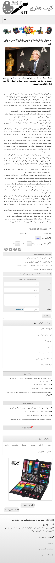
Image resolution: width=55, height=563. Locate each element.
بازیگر (41, 445)
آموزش (41, 451)
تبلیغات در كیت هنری (46, 548)
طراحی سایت (47, 341)
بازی (7, 445)
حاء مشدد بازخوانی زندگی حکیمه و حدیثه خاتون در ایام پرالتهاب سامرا (30, 419)
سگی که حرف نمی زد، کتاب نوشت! (41, 388)
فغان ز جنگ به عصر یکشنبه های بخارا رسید (38, 411)
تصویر (33, 445)
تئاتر (49, 451)
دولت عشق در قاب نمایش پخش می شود (38, 257)
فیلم (38, 238)
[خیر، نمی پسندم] (17, 243)
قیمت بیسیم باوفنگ (45, 352)
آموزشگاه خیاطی (46, 329)
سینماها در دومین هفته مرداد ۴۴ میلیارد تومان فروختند (33, 265)
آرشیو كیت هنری (47, 554)
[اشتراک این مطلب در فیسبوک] (15, 249)
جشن (49, 445)
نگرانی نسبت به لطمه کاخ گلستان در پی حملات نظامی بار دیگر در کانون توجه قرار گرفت (29, 393)
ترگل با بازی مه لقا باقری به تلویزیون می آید (37, 261)
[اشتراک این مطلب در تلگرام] (20, 249)
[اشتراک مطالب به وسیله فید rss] (6, 249)
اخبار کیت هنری (26, 505)
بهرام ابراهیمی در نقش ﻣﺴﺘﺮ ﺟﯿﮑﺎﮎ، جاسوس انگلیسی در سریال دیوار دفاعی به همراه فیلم (30, 379)
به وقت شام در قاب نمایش (42, 269)
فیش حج (49, 347)
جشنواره (15, 445)
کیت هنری (41, 7)
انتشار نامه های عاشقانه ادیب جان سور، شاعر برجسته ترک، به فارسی (30, 407)
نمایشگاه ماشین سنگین (44, 358)
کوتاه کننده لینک (46, 364)
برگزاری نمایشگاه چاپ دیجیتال (42, 384)
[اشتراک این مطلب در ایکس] (11, 249)
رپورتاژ (24, 445)
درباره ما (50, 542)
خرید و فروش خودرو (45, 335)
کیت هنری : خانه (11, 509)
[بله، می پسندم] (29, 243)
